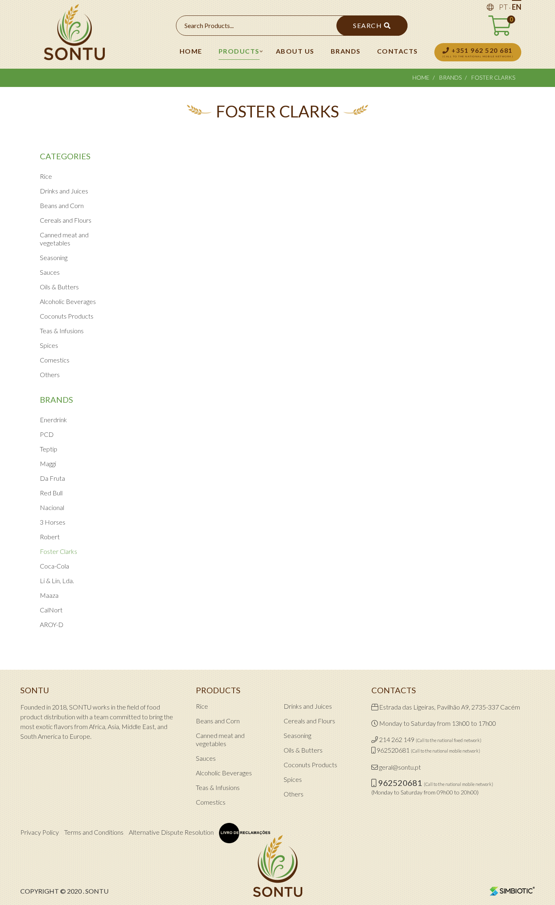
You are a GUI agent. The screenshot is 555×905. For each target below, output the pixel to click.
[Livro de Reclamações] (244, 833)
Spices (49, 345)
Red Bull (51, 493)
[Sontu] (74, 34)
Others (50, 374)
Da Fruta (52, 478)
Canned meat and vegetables (64, 239)
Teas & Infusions (62, 330)
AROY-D (51, 624)
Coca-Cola (54, 566)
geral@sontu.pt (400, 767)
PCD (47, 434)
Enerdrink (53, 419)
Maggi (48, 463)
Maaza (49, 595)
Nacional (52, 507)
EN (516, 6)
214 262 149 (396, 739)
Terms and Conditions (94, 832)
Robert (50, 536)
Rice (46, 176)
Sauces (50, 272)
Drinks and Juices (64, 191)
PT (503, 6)
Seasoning (53, 257)
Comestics (54, 360)
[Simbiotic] (512, 890)
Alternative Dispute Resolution (171, 832)
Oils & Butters (59, 287)
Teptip (48, 449)
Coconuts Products (66, 316)
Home (420, 77)
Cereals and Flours (65, 220)
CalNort (51, 610)
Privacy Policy (39, 832)
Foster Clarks (58, 551)
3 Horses (52, 522)
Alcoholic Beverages (68, 301)
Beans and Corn (62, 205)
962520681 (393, 750)
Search (368, 25)
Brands (450, 77)
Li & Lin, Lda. (57, 580)
